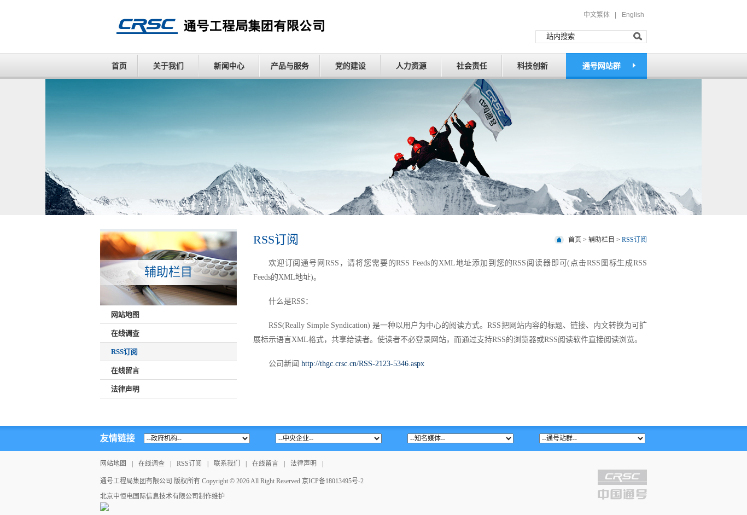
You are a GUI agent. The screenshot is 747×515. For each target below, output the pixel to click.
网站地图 (113, 463)
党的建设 (350, 66)
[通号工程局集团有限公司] (216, 26)
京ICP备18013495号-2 (333, 481)
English (633, 15)
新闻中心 (229, 66)
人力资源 (411, 66)
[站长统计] (104, 506)
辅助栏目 (601, 240)
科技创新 (532, 66)
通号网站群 (601, 66)
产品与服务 (290, 66)
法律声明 (303, 463)
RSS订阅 (634, 240)
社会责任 (472, 66)
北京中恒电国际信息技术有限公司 (149, 496)
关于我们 (168, 66)
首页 (119, 66)
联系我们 (227, 463)
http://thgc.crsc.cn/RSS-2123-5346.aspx (362, 364)
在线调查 (151, 463)
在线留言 (265, 463)
